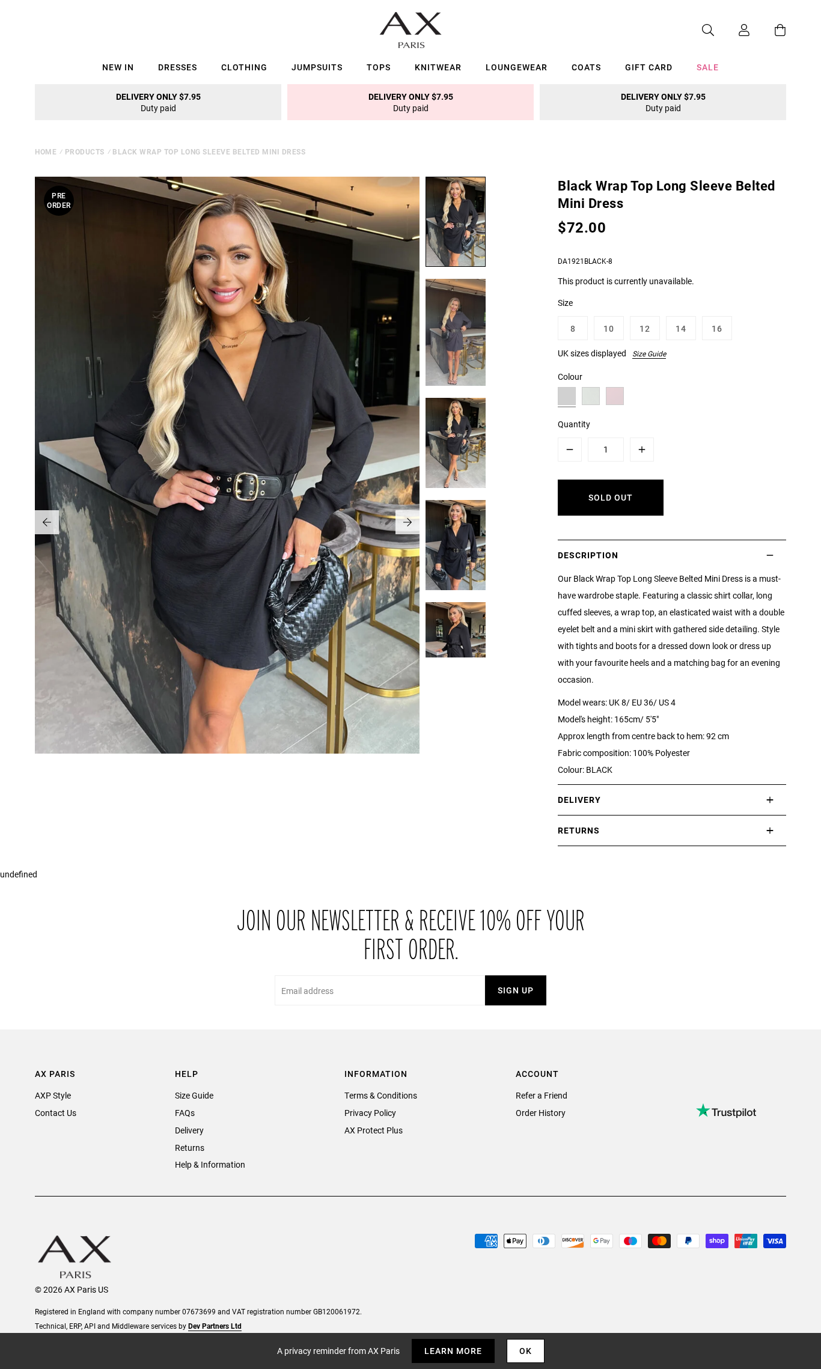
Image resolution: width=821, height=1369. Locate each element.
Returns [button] (579, 830)
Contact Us (55, 1112)
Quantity (574, 424)
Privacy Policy (370, 1112)
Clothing (244, 67)
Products (85, 151)
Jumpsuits (317, 67)
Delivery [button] (579, 799)
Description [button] (588, 555)
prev (47, 522)
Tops (379, 67)
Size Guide (649, 353)
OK (525, 1350)
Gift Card (649, 67)
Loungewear (517, 67)
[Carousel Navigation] (227, 522)
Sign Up (516, 990)
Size (565, 302)
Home (45, 151)
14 (681, 328)
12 (644, 328)
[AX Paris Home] (411, 30)
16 (717, 328)
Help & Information (210, 1164)
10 (608, 328)
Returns (189, 1147)
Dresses (177, 67)
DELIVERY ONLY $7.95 (158, 102)
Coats (586, 67)
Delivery (189, 1130)
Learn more (453, 1350)
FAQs (185, 1112)
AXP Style (53, 1095)
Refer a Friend (541, 1095)
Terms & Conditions (380, 1095)
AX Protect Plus (373, 1130)
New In (118, 67)
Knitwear (438, 67)
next (407, 522)
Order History (541, 1112)
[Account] (732, 30)
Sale (708, 67)
